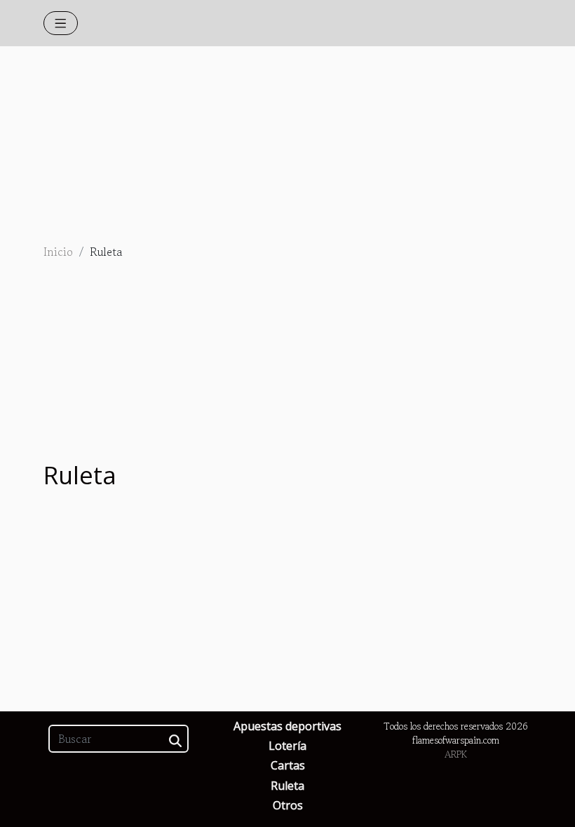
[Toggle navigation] (60, 23)
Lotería (287, 745)
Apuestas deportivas (287, 726)
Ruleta (287, 785)
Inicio (58, 251)
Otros (288, 805)
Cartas (288, 765)
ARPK (456, 754)
